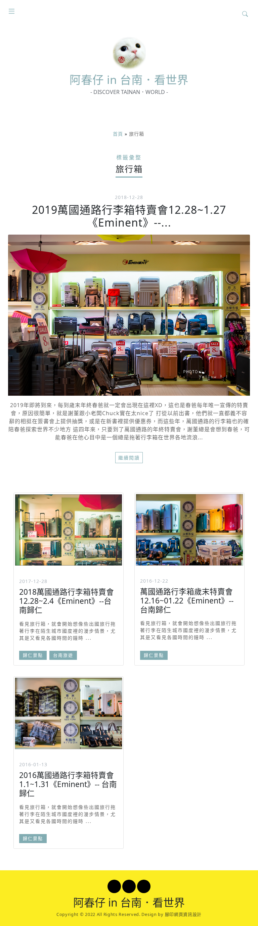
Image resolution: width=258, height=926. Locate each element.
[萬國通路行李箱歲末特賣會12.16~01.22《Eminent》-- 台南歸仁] (189, 530)
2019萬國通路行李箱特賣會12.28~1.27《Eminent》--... (129, 216)
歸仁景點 (33, 655)
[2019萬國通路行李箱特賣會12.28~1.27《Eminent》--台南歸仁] (129, 315)
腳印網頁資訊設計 (183, 914)
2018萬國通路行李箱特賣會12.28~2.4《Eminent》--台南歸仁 (66, 601)
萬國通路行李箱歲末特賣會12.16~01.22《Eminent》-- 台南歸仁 (186, 600)
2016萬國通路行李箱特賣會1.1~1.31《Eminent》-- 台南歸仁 (68, 784)
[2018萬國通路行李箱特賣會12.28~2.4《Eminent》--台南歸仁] (68, 530)
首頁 (118, 134)
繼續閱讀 (129, 457)
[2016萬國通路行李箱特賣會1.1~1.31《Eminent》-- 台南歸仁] (68, 713)
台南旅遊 (63, 655)
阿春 (129, 79)
